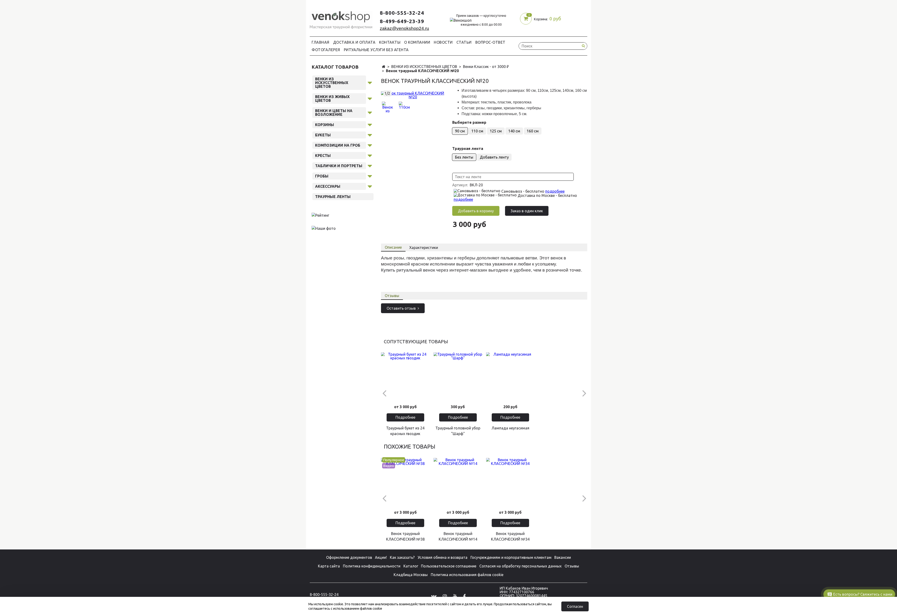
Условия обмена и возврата (442, 557)
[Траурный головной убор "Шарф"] (458, 376)
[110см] (404, 107)
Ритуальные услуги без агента (376, 50)
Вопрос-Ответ (490, 42)
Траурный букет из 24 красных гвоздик (405, 431)
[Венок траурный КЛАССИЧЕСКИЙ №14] (458, 482)
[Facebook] (464, 596)
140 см (514, 131)
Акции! (381, 557)
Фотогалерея (326, 50)
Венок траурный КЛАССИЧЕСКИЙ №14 (458, 536)
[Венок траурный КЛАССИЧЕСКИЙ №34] (510, 482)
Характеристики (423, 247)
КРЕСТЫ (323, 155)
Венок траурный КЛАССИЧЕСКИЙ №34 (510, 536)
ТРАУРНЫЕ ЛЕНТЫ (333, 197)
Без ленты (464, 157)
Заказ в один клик (527, 211)
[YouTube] (455, 596)
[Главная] (383, 67)
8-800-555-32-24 (402, 13)
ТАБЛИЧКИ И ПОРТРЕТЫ (338, 166)
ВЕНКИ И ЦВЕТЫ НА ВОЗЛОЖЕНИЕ (333, 113)
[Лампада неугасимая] (510, 376)
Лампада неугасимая (510, 428)
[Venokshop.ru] (341, 19)
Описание (393, 247)
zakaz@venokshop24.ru (404, 28)
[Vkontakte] (434, 596)
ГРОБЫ (321, 176)
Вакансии (562, 557)
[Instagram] (445, 596)
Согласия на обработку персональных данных (520, 566)
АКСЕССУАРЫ (327, 186)
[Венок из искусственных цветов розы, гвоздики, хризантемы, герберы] (413, 94)
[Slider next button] (584, 393)
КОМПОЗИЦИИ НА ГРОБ (337, 145)
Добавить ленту (494, 157)
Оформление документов (349, 557)
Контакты (389, 42)
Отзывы (392, 296)
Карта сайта (329, 566)
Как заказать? (402, 557)
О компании (417, 42)
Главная (320, 42)
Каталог (410, 566)
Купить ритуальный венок (408, 270)
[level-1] (370, 82)
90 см (460, 131)
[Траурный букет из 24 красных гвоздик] (405, 376)
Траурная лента (467, 148)
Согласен (575, 606)
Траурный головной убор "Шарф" (457, 431)
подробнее (555, 191)
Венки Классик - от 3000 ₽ (486, 66)
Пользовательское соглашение (448, 566)
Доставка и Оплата (354, 42)
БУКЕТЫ (323, 135)
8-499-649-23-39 (402, 21)
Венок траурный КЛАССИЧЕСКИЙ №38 (405, 536)
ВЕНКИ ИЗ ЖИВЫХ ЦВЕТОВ (332, 99)
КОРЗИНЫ (324, 125)
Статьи (464, 42)
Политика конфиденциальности (371, 566)
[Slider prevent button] (384, 393)
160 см (533, 131)
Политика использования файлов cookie (467, 575)
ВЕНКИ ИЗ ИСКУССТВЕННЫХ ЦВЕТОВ (424, 66)
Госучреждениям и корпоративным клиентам (511, 557)
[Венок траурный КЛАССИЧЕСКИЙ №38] (405, 482)
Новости (443, 42)
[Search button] (583, 45)
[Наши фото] (324, 228)
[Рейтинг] (320, 215)
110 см (477, 131)
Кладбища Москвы (411, 575)
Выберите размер (469, 122)
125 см (496, 131)
